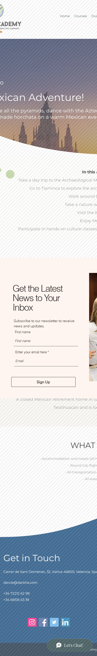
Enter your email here (31, 352)
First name (22, 332)
